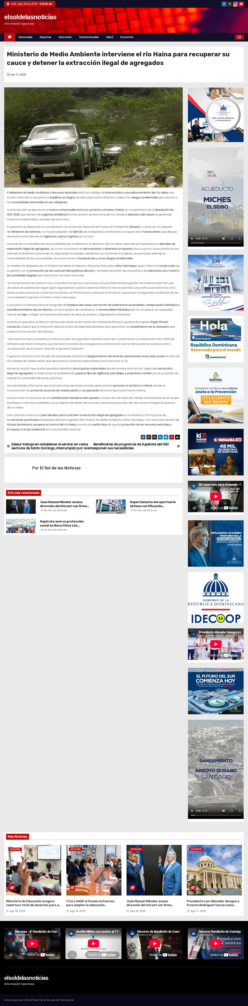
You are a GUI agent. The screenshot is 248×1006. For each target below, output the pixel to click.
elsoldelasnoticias (30, 17)
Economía (126, 37)
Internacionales (89, 37)
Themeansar (67, 1000)
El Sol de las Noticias (60, 468)
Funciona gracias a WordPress (21, 1000)
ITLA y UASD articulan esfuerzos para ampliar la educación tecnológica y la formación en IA (90, 905)
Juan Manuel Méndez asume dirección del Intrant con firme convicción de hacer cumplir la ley (151, 905)
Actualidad (136, 849)
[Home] (9, 37)
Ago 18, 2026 (17, 911)
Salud (109, 37)
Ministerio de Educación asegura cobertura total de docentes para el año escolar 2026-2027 (33, 905)
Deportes (45, 37)
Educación (65, 37)
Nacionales (26, 37)
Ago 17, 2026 (198, 911)
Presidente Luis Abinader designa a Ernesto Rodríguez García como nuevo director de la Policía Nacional (214, 905)
